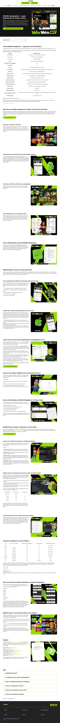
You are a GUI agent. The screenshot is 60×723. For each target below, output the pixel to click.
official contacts (26, 644)
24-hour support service (15, 642)
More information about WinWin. (8, 103)
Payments (32, 5)
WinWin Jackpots (6, 623)
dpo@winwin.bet (12, 655)
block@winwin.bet (14, 649)
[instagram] (54, 705)
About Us (44, 5)
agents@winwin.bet (13, 653)
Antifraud (5, 714)
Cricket (28, 5)
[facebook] (56, 705)
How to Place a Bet (23, 5)
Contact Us (43, 714)
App (5, 5)
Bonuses (15, 5)
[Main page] (6, 704)
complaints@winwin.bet (17, 654)
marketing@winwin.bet (18, 650)
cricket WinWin (19, 127)
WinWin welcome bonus (19, 430)
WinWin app (27, 156)
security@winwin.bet (10, 648)
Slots (36, 5)
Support (49, 5)
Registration (9, 5)
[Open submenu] (12, 5)
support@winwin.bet (13, 647)
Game (40, 5)
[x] (51, 705)
